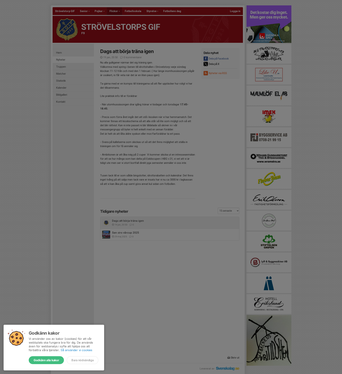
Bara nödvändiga (82, 360)
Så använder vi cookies (76, 350)
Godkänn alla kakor (46, 360)
